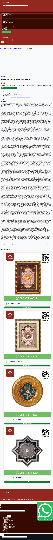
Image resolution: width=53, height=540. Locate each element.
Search (2, 5)
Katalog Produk (5, 492)
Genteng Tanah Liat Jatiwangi (8, 520)
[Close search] (2, 535)
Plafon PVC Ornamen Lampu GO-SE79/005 (13, 303)
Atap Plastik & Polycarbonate (8, 22)
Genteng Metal (5, 20)
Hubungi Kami (5, 493)
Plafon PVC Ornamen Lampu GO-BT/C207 (13, 477)
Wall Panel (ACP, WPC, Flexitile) (8, 26)
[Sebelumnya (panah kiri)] (1, 503)
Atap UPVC (4, 21)
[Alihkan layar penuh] (4, 502)
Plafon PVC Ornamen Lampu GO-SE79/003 (13, 361)
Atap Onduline (5, 15)
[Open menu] (2, 42)
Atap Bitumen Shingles (7, 14)
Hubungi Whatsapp (5, 532)
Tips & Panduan (5, 29)
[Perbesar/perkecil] (1, 502)
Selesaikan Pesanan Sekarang (9, 87)
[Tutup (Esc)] (11, 502)
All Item (4, 30)
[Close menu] (0, 505)
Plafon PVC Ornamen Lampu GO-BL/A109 (13, 419)
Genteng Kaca (5, 27)
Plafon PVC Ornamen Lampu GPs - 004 (23, 97)
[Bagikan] (8, 502)
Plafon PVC (5, 28)
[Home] (0, 48)
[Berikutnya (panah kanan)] (4, 503)
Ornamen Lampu (3, 76)
